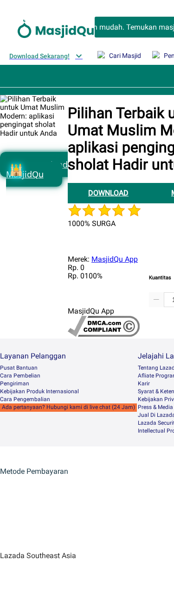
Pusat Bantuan (19, 368)
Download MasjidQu (37, 169)
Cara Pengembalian (25, 399)
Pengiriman (14, 383)
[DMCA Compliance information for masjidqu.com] (104, 334)
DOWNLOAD (108, 193)
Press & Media (155, 407)
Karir (144, 383)
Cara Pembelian (20, 375)
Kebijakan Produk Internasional (39, 391)
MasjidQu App (114, 259)
